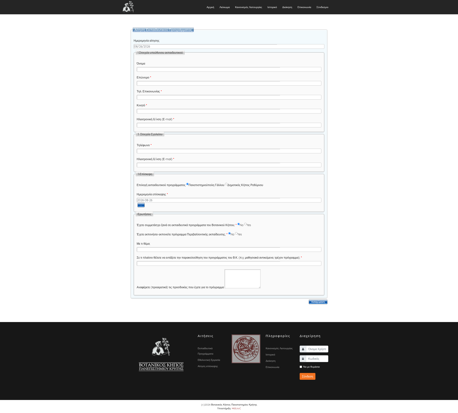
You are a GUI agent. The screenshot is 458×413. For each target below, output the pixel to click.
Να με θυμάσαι (311, 366)
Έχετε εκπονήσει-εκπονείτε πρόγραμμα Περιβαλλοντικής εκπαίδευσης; (182, 234)
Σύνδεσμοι (322, 7)
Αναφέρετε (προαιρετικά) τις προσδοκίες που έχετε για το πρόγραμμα (180, 287)
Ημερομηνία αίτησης (146, 40)
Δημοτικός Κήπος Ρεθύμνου (245, 185)
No (241, 225)
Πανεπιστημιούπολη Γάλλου (206, 185)
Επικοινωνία (304, 7)
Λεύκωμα (225, 7)
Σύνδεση (307, 376)
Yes (249, 225)
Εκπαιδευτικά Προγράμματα (205, 351)
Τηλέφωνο (144, 145)
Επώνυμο (144, 77)
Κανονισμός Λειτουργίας (248, 7)
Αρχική (210, 7)
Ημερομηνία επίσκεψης (152, 194)
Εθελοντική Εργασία (209, 360)
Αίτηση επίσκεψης (208, 366)
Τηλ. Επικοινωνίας (149, 91)
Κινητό (142, 105)
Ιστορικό (272, 7)
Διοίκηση (287, 7)
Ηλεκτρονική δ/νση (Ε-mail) (155, 119)
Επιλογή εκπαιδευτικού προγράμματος (161, 185)
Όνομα (141, 63)
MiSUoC (236, 408)
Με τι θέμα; (143, 243)
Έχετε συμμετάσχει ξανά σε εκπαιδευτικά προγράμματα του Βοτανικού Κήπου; (187, 225)
